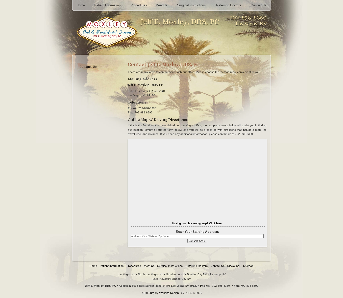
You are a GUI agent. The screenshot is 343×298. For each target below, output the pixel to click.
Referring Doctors (228, 5)
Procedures (139, 5)
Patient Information (107, 5)
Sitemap (248, 265)
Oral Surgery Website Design (160, 292)
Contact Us (258, 5)
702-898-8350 (248, 17)
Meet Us (161, 5)
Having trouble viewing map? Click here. (197, 223)
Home (80, 5)
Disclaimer (233, 265)
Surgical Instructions (191, 5)
